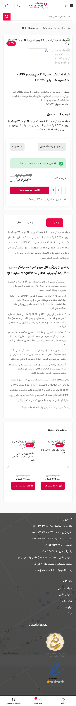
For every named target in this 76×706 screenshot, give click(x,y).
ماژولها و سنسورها (32, 96)
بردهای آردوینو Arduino (26, 92)
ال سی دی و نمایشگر (52, 28)
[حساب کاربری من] (18, 5)
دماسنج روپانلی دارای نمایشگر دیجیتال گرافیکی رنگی (23, 457)
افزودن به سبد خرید (30, 190)
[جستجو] (7, 17)
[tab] (54, 222)
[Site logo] (38, 5)
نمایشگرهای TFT (30, 28)
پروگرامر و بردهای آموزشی (56, 96)
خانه (68, 28)
